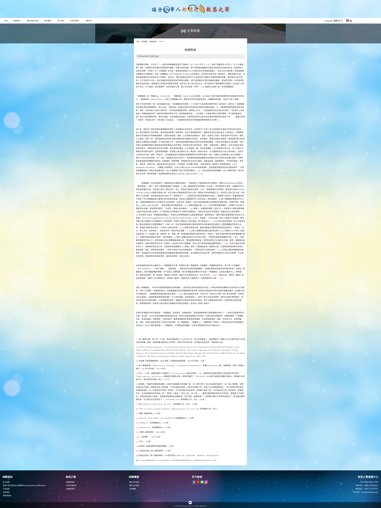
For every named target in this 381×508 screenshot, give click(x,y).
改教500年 (153, 41)
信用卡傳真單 (71, 485)
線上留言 (61, 21)
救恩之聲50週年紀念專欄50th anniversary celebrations (24, 485)
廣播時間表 (70, 482)
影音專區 (6, 492)
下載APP (88, 21)
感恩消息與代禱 (33, 21)
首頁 (6, 21)
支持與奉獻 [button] (74, 21)
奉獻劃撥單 (70, 489)
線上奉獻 (6, 482)
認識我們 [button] (16, 21)
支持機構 (132, 489)
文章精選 (144, 41)
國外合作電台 (134, 485)
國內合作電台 (134, 482)
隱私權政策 (7, 495)
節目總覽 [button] (47, 21)
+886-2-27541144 (371, 485)
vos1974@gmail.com (369, 492)
